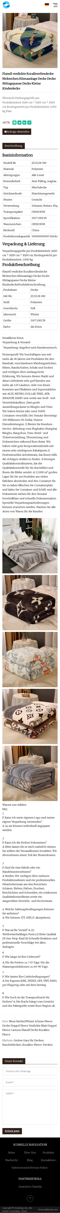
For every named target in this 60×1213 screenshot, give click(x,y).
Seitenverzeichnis (23, 1167)
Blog (30, 1160)
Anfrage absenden (18, 131)
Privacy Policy (39, 1167)
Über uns (30, 1152)
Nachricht (11, 1160)
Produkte (48, 1152)
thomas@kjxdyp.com (48, 1209)
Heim (11, 1152)
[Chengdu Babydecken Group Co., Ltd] (6, 5)
